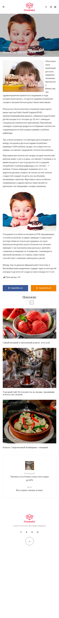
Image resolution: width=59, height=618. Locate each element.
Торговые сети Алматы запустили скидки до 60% (29, 476)
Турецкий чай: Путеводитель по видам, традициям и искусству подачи (28, 393)
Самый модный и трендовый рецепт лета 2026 (26, 342)
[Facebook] (21, 532)
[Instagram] (32, 532)
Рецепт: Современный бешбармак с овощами (25, 447)
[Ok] (26, 532)
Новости (6, 47)
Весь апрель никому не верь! (29, 488)
